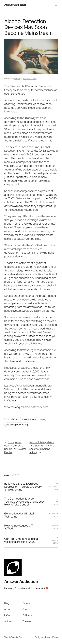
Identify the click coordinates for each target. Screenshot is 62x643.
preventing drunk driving (17, 424)
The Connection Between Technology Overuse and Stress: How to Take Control (24, 501)
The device (11, 147)
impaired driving (28, 419)
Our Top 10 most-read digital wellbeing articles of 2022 (21, 540)
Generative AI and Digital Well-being (19, 515)
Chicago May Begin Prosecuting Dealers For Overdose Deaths (15, 447)
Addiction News (30, 78)
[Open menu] (56, 5)
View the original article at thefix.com (26, 407)
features (9, 169)
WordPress (53, 637)
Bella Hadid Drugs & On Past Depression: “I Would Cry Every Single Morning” (23, 486)
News (42, 419)
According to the (25, 118)
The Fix (17, 78)
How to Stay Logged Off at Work (18, 527)
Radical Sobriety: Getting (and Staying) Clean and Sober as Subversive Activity (42, 447)
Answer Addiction (15, 5)
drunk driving (11, 419)
